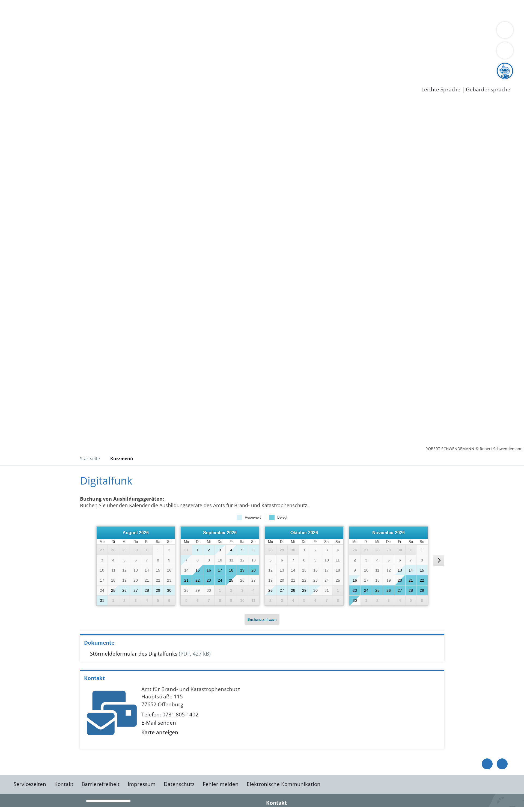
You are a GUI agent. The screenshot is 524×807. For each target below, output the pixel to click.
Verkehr (110, 10)
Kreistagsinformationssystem (50, 52)
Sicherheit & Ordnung (225, 10)
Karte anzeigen (159, 732)
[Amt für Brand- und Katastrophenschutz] (262, 715)
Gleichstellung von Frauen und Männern (400, 31)
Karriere (10, 60)
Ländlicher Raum (219, 31)
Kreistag (10, 45)
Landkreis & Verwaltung (29, 24)
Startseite (90, 459)
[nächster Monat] (438, 560)
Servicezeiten (30, 784)
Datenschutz (179, 784)
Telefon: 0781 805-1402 (169, 714)
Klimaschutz (256, 31)
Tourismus (285, 31)
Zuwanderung (179, 31)
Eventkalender (74, 66)
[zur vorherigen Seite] (487, 763)
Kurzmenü (121, 459)
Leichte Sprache (440, 89)
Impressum (142, 784)
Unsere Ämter (17, 17)
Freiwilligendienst (192, 66)
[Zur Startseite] (57, 147)
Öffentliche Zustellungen (94, 80)
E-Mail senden (158, 722)
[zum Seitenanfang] (502, 763)
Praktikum (156, 66)
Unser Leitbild (232, 66)
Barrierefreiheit (101, 784)
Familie (130, 10)
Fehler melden (221, 784)
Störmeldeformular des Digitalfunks (133, 653)
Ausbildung (107, 66)
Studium (132, 66)
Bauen (23, 10)
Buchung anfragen (262, 619)
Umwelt (319, 10)
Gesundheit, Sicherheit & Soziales (100, 31)
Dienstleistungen (20, 3)
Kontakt (63, 784)
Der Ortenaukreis (36, 31)
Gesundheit (294, 10)
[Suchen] (505, 50)
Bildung (151, 31)
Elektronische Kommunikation (283, 784)
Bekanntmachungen (324, 31)
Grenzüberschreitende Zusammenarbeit (65, 38)
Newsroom (13, 73)
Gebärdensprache (488, 89)
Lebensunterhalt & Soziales (65, 10)
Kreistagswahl (131, 52)
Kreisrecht (100, 52)
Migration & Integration (168, 10)
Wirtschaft (265, 10)
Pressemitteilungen (38, 80)
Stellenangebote (35, 66)
